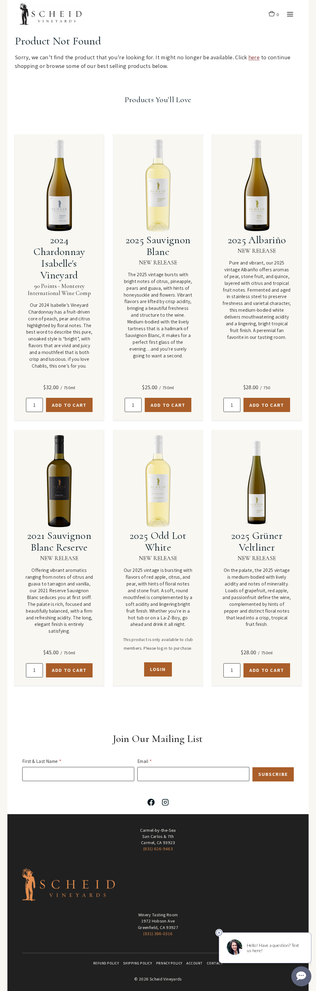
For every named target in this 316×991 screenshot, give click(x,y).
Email (142, 761)
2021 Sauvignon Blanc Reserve (59, 541)
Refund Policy (106, 963)
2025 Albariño (257, 240)
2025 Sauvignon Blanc (158, 246)
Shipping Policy (137, 963)
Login (158, 669)
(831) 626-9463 (158, 849)
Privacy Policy (169, 963)
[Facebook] (151, 802)
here (254, 57)
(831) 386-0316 (158, 933)
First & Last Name (40, 761)
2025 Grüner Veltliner (256, 541)
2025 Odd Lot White (158, 541)
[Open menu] (290, 14)
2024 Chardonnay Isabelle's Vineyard (59, 257)
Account (194, 963)
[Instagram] (165, 802)
